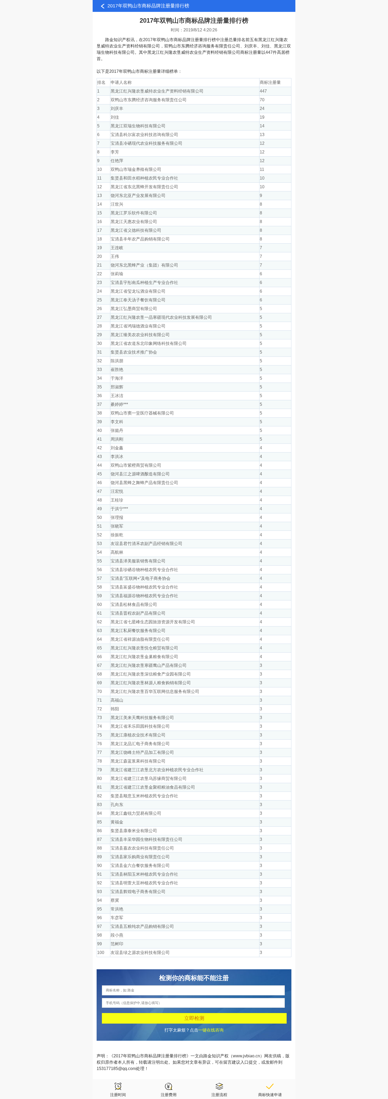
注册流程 (219, 1094)
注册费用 (169, 1094)
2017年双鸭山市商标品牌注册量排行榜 (148, 5)
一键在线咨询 (211, 1030)
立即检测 (194, 1018)
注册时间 (118, 1094)
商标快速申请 (270, 1094)
